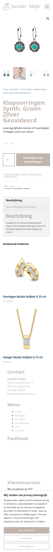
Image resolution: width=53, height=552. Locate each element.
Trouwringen (22, 423)
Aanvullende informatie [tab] (21, 207)
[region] (26, 521)
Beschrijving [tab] (14, 200)
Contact (19, 430)
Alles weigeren (26, 546)
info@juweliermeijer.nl (23, 394)
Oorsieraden (26, 89)
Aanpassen (26, 538)
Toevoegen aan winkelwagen (33, 159)
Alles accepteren (26, 530)
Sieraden (14, 89)
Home (6, 89)
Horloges (20, 415)
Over (17, 426)
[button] (47, 7)
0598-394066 (18, 390)
